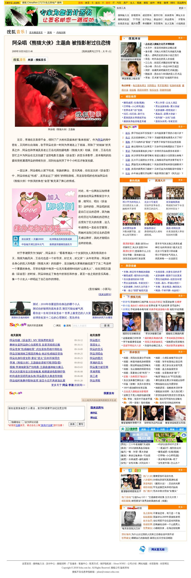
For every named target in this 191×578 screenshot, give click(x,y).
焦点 (128, 137)
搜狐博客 (135, 38)
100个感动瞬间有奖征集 (135, 387)
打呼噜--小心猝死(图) (134, 106)
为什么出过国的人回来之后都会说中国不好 (152, 534)
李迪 (147, 77)
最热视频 (134, 180)
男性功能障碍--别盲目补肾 (169, 279)
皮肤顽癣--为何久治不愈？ (137, 286)
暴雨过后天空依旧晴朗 (161, 538)
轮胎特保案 (175, 85)
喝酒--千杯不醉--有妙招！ (168, 290)
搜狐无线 (135, 297)
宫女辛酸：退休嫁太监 (134, 255)
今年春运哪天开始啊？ (142, 173)
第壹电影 (147, 483)
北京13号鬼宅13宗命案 (166, 251)
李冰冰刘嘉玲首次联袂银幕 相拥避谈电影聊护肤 (37, 371)
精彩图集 (126, 501)
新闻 (49, 32)
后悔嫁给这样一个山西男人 (166, 524)
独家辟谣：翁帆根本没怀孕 (169, 387)
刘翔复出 (151, 85)
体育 (87, 2)
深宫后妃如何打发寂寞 (134, 258)
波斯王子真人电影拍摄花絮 (137, 395)
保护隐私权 (105, 563)
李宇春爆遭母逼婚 (132, 342)
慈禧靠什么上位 (143, 251)
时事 (128, 169)
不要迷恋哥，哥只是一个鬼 (166, 513)
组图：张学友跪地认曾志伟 (169, 361)
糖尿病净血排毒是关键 (135, 121)
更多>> (182, 8)
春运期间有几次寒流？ (142, 146)
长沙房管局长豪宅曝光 (142, 155)
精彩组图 (147, 487)
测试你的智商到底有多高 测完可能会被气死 (58, 308)
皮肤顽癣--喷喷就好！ (166, 110)
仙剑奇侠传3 (166, 247)
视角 (128, 142)
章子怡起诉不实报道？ (142, 133)
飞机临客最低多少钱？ (142, 151)
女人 (132, 2)
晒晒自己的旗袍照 (140, 538)
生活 (128, 146)
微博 (166, 2)
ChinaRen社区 (134, 507)
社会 (128, 173)
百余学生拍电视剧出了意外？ (169, 146)
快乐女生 (154, 90)
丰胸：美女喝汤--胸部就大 (169, 286)
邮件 (152, 2)
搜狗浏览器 (123, 19)
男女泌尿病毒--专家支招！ (137, 283)
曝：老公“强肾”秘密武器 (136, 290)
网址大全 (180, 15)
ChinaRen (32, 2)
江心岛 (148, 62)
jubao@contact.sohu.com (108, 572)
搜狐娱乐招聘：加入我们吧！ (170, 391)
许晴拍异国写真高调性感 (165, 479)
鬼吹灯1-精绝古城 (139, 305)
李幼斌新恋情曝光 (175, 338)
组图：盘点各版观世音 (167, 369)
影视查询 (135, 15)
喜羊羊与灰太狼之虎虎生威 (168, 243)
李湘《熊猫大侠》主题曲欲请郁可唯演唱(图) (35, 362)
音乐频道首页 (36, 32)
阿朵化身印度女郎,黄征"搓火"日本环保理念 (35, 358)
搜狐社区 (134, 470)
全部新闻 (153, 563)
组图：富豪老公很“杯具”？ (137, 373)
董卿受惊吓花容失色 (163, 476)
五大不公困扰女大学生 (142, 160)
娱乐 (98, 2)
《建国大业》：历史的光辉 (166, 483)
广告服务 (72, 563)
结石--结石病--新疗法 (134, 114)
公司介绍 (132, 563)
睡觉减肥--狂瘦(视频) (134, 102)
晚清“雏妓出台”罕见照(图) (168, 376)
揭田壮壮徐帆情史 (132, 333)
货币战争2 (175, 305)
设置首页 (26, 563)
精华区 (93, 412)
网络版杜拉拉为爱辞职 (167, 384)
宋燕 (147, 59)
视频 (139, 2)
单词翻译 (147, 23)
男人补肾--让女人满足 (166, 102)
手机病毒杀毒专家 (139, 309)
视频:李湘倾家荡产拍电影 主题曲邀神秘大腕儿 (36, 367)
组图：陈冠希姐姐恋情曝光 (137, 365)
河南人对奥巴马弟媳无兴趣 (167, 51)
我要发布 (109, 393)
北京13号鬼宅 (151, 202)
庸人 (147, 55)
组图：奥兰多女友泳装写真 (169, 365)
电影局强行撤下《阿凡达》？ (169, 173)
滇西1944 (143, 247)
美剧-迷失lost (142, 243)
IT (114, 2)
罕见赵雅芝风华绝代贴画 (165, 487)
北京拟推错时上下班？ (142, 137)
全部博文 (164, 563)
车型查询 (158, 23)
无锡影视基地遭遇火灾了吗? (168, 137)
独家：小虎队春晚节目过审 (169, 358)
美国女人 (95, 344)
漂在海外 (126, 534)
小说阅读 (180, 23)
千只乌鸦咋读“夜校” (141, 142)
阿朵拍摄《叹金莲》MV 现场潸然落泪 (32, 340)
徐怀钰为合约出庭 (153, 423)
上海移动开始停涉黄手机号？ (169, 160)
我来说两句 (88, 51)
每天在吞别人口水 (131, 528)
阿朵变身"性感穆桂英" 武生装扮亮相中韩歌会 (36, 349)
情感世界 (147, 524)
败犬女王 (177, 247)
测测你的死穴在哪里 (102, 317)
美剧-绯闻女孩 (173, 228)
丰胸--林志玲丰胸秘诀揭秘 (137, 272)
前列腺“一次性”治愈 (165, 117)
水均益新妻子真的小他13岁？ (169, 133)
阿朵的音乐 (96, 349)
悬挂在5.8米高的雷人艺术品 (168, 74)
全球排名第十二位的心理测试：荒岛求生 (56, 317)
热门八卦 (147, 476)
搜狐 (24, 2)
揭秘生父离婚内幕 (175, 333)
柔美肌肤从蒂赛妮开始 (135, 117)
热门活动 (126, 497)
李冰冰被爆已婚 (153, 333)
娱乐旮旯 (147, 520)
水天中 (148, 47)
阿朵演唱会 (96, 353)
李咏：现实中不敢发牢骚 (140, 399)
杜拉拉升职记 (155, 302)
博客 (159, 2)
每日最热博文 (139, 85)
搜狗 (59, 2)
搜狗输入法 (123, 15)
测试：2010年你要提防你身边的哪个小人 (56, 304)
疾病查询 (169, 15)
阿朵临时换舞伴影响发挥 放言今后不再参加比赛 (37, 380)
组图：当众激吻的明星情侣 (137, 369)
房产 (125, 2)
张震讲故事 (168, 302)
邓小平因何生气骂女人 (166, 255)
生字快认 (147, 19)
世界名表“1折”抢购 (133, 110)
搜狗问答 (130, 127)
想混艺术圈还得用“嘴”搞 (166, 62)
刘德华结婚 (165, 90)
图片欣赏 (135, 23)
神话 (157, 247)
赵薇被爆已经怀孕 (132, 338)
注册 (18, 425)
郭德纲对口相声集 (139, 302)
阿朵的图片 (96, 358)
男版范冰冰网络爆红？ (142, 164)
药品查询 (169, 19)
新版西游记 (150, 228)
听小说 (126, 305)
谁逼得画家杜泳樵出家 (165, 47)
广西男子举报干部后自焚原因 (166, 142)
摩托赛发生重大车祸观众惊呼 (170, 380)
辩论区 (93, 417)
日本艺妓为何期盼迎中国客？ (169, 169)
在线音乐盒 (123, 23)
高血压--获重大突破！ (166, 114)
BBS (172, 2)
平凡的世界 (163, 305)
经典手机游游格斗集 (159, 309)
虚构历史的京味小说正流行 (165, 55)
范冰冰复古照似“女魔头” (165, 491)
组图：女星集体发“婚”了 (168, 373)
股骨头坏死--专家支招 (166, 121)
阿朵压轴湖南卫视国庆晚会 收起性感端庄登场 (36, 353)
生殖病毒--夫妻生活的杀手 (169, 272)
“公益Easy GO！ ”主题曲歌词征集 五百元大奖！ (155, 497)
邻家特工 (127, 247)
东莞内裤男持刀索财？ (142, 169)
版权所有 (124, 567)
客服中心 (83, 563)
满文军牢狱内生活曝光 (170, 399)
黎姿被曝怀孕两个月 (131, 423)
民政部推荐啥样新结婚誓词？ (169, 164)
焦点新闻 (147, 513)
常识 (128, 151)
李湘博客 (95, 371)
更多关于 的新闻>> (68, 385)
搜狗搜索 (18, 325)
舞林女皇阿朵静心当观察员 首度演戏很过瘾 (35, 344)
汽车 (119, 2)
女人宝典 (169, 23)
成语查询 (147, 15)
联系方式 (93, 563)
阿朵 (100, 139)
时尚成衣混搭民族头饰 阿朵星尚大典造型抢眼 (36, 376)
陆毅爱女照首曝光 (175, 342)
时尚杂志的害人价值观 (163, 59)
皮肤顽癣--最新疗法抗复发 (169, 275)
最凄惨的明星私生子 (131, 491)
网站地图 (142, 563)
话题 (128, 160)
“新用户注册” (46, 425)
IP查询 (182, 19)
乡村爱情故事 (129, 228)
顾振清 (148, 74)
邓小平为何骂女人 (131, 202)
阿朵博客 (95, 380)
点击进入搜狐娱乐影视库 (136, 391)
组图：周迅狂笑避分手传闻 (137, 358)
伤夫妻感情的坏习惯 (134, 279)
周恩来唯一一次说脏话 (166, 258)
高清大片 (160, 180)
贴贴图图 (147, 517)
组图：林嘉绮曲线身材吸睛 (137, 361)
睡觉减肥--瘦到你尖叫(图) (136, 275)
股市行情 (158, 15)
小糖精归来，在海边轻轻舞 (166, 528)
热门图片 (147, 491)
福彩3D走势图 (177, 309)
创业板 (132, 90)
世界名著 (153, 305)
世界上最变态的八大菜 (78, 313)
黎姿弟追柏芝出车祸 (175, 423)
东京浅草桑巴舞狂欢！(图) (137, 380)
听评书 (126, 302)
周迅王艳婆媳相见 (154, 342)
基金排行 (158, 19)
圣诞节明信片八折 (132, 345)
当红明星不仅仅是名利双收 (166, 520)
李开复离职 (163, 85)
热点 (128, 164)
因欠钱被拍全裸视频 (131, 59)
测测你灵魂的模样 (20, 317)
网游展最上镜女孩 (131, 78)
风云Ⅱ (135, 247)
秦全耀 (148, 51)
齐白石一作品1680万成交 (166, 66)
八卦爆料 (147, 479)
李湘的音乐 (96, 362)
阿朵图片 (95, 340)
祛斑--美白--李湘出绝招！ (168, 283)
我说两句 (181, 2)
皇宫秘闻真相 (173, 202)
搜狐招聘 (61, 563)
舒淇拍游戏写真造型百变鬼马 (170, 395)
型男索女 (147, 528)
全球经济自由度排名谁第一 (167, 151)
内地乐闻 (61, 32)
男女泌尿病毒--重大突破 (167, 106)
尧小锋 (148, 66)
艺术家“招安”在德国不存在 (165, 77)
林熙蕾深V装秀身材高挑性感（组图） (150, 501)
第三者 (94, 376)
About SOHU (119, 563)
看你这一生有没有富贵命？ (48, 313)
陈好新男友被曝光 (175, 345)
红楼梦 (178, 302)
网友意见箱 (158, 549)
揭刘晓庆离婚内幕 (154, 338)
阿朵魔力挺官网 (99, 367)
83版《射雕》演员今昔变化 (137, 384)
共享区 (126, 309)
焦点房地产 (51, 2)
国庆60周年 (142, 90)
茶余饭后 (134, 352)
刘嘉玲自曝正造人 (154, 345)
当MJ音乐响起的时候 (169, 402)
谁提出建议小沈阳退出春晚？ (169, 155)
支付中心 (50, 563)
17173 (41, 2)
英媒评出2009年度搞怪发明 (166, 517)
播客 (146, 2)
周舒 (147, 70)
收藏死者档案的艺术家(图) (165, 70)
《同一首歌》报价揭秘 (139, 402)
